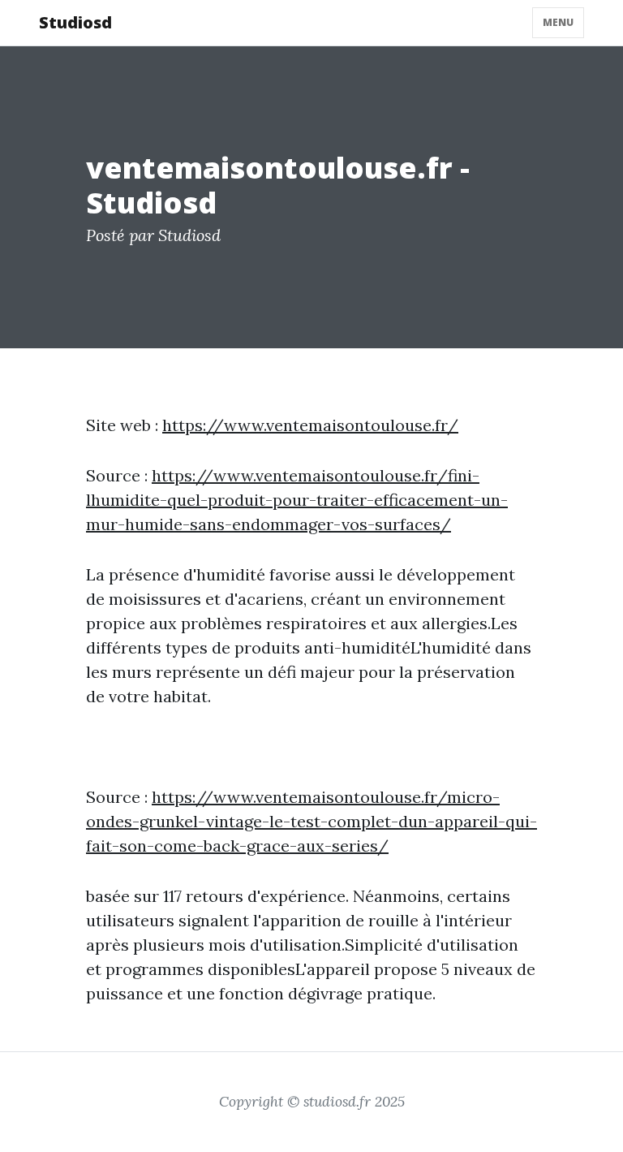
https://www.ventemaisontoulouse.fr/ (310, 425)
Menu (558, 22)
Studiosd (75, 22)
